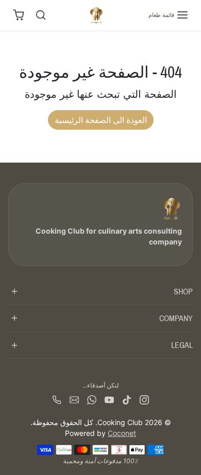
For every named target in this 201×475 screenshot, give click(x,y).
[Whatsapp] (91, 398)
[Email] (74, 398)
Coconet (122, 433)
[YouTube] (109, 398)
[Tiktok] (127, 398)
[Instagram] (144, 398)
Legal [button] (182, 345)
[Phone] (56, 398)
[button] (168, 15)
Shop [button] (183, 291)
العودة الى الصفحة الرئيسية (101, 120)
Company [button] (176, 318)
